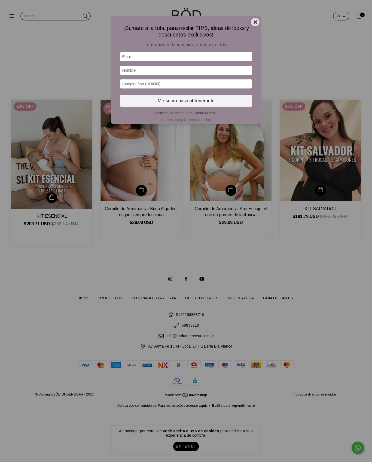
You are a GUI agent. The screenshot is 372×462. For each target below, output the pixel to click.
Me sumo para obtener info (186, 100)
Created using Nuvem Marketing (186, 120)
